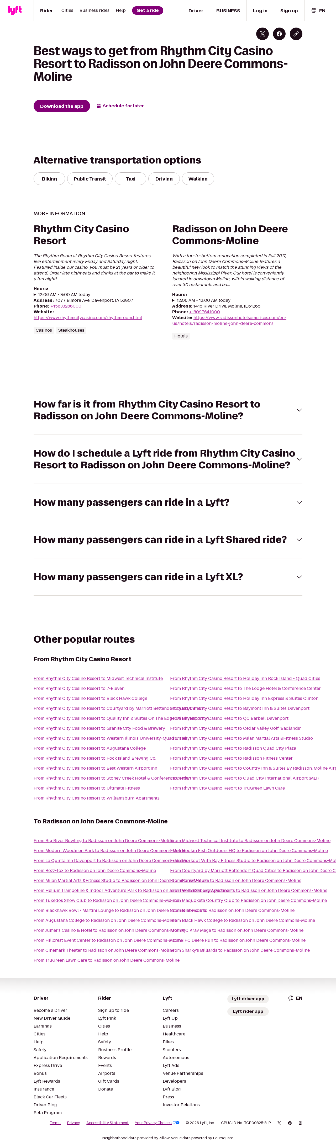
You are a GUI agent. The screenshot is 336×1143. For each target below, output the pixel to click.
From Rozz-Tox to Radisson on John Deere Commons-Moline (95, 870)
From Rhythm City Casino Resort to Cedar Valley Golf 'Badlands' (235, 728)
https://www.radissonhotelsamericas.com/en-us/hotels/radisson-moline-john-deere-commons (229, 320)
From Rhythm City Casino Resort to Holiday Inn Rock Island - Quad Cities (245, 678)
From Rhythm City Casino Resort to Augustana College (90, 748)
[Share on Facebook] (279, 34)
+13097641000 (204, 312)
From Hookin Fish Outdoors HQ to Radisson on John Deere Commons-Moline (249, 851)
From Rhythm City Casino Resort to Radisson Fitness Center (231, 758)
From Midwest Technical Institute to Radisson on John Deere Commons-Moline (250, 841)
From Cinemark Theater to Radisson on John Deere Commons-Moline (104, 950)
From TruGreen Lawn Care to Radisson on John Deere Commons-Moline (107, 960)
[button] (168, 410)
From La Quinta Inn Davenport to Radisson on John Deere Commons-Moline (111, 861)
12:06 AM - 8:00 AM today (64, 295)
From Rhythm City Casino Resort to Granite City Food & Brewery (99, 728)
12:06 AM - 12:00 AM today (203, 300)
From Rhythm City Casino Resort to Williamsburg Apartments (97, 798)
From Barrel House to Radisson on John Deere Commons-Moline (235, 880)
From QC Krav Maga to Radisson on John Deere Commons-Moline (236, 930)
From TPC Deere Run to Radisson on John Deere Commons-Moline (238, 940)
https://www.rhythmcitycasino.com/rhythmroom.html (88, 318)
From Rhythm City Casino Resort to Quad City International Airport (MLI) (244, 778)
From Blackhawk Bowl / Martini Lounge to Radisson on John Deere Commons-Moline (120, 910)
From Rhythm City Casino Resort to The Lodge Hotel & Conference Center (245, 688)
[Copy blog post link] (296, 34)
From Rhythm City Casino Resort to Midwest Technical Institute (98, 678)
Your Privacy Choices (153, 1122)
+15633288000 (65, 306)
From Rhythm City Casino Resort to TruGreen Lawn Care (227, 788)
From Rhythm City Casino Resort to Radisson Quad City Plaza (233, 748)
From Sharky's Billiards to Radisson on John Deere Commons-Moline (240, 950)
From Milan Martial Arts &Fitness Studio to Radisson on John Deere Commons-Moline (121, 880)
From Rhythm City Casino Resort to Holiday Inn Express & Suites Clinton (244, 698)
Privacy (73, 1122)
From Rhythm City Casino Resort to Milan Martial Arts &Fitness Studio (241, 738)
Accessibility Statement (107, 1122)
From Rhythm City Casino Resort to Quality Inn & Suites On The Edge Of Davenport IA (121, 718)
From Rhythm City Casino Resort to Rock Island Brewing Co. (95, 758)
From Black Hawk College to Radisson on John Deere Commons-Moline (242, 920)
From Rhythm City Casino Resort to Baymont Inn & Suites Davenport (239, 708)
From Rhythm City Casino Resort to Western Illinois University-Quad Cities (110, 738)
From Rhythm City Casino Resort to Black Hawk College (90, 698)
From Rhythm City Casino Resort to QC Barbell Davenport (229, 718)
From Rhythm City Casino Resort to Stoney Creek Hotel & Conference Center (112, 778)
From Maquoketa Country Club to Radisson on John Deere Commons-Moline (248, 900)
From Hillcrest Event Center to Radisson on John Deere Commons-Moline (108, 940)
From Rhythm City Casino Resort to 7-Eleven (79, 688)
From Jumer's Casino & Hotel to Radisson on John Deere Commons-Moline (109, 930)
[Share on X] (262, 34)
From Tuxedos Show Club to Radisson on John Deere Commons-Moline (106, 900)
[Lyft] (14, 10)
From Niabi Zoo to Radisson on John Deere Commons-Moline (232, 910)
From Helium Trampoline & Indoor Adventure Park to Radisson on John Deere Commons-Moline (131, 890)
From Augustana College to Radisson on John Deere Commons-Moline (105, 920)
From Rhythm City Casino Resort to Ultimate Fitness (87, 788)
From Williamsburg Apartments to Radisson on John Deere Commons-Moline (248, 890)
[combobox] (318, 10)
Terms (55, 1122)
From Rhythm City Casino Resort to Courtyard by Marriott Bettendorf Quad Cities (117, 708)
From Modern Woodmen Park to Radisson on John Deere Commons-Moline (110, 851)
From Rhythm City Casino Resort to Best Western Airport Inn (95, 768)
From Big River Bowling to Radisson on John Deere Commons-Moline (104, 841)
